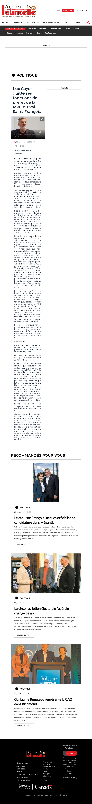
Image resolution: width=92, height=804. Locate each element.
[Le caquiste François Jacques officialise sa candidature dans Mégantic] (46, 482)
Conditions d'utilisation (27, 775)
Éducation (19, 33)
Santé (39, 33)
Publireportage (50, 33)
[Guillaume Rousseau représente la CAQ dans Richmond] (46, 664)
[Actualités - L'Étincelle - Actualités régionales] (19, 10)
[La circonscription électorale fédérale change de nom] (46, 573)
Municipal (42, 29)
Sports (67, 29)
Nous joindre (22, 763)
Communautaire (55, 29)
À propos (20, 766)
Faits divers (32, 29)
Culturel (76, 29)
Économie (29, 33)
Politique (8, 33)
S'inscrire (71, 753)
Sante (45, 781)
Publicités (21, 772)
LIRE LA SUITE (23, 544)
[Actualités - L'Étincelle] (35, 752)
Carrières (20, 769)
